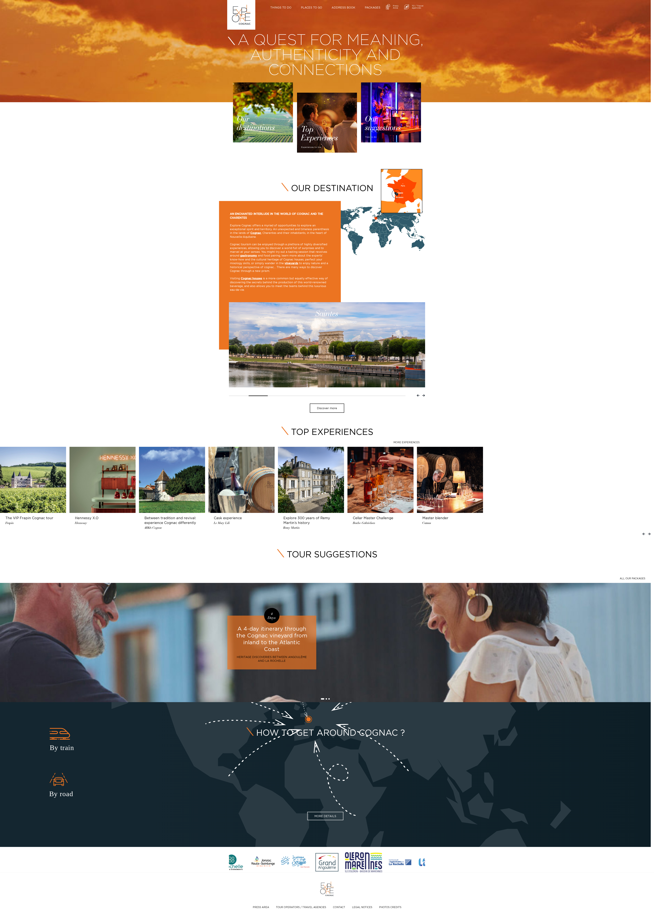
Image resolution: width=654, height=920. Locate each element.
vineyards (291, 263)
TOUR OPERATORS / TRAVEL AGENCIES (301, 907)
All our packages (632, 578)
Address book (343, 7)
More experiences (406, 442)
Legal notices (362, 907)
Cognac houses (251, 278)
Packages (372, 7)
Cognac (255, 233)
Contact (339, 907)
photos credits (390, 907)
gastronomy (248, 255)
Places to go (311, 7)
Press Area (261, 907)
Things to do (280, 7)
